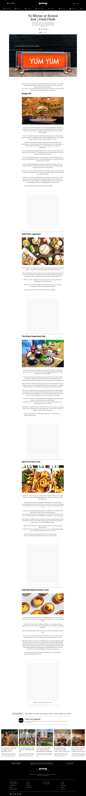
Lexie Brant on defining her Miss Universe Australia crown (8, 749)
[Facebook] (7, 3)
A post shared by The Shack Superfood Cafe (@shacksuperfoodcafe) (40, 456)
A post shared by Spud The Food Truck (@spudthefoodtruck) (38, 584)
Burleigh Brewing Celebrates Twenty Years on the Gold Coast (62, 749)
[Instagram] (9, 3)
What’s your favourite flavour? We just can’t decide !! (42, 702)
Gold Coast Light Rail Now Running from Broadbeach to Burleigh (44, 749)
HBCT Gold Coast (37, 704)
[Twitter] (20, 794)
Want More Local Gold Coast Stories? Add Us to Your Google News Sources (48, 714)
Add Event (77, 3)
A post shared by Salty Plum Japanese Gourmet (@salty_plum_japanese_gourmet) (42, 330)
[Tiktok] (11, 3)
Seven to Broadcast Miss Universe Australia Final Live (27, 749)
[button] (40, 29)
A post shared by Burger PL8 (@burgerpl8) (36, 226)
